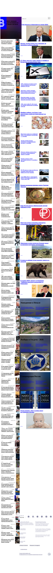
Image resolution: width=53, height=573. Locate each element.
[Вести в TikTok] (51, 516)
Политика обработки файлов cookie (24, 553)
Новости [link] (24, 18)
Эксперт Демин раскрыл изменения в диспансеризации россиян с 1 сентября (28, 142)
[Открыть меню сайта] (49, 18)
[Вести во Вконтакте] (42, 516)
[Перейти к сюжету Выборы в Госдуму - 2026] (35, 362)
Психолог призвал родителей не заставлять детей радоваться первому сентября (28, 153)
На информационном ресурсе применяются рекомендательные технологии (30, 554)
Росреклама (21, 542)
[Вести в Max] (33, 516)
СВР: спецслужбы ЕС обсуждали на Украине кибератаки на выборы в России (29, 105)
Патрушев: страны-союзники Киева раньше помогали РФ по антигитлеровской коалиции (28, 92)
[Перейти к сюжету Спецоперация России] (35, 400)
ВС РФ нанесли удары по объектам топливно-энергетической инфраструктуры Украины (29, 171)
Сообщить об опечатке (24, 545)
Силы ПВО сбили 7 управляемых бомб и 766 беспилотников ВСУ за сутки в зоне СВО (29, 178)
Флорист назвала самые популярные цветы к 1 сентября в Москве (29, 160)
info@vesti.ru (21, 533)
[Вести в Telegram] (37, 516)
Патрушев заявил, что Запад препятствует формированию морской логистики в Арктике (28, 98)
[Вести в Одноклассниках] (46, 516)
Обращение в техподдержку (35, 545)
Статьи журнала (23, 549)
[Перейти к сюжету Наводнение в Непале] (35, 325)
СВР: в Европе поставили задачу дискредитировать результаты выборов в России (29, 85)
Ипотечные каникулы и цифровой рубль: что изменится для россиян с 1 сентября (29, 135)
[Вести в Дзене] (28, 516)
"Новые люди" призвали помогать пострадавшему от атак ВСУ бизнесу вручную (9, 22)
